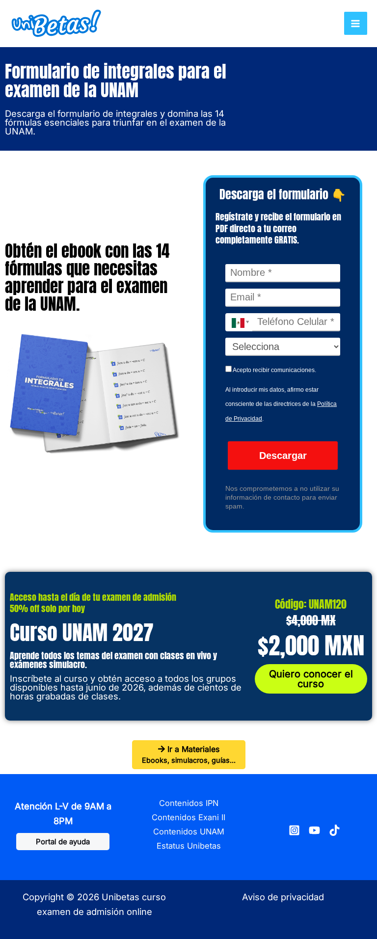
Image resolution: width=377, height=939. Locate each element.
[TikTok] (334, 830)
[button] (62, 841)
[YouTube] (314, 830)
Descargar (283, 455)
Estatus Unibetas (189, 846)
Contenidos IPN (188, 803)
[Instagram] (294, 830)
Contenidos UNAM (188, 831)
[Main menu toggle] (355, 23)
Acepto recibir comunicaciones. (274, 370)
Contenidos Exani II (188, 817)
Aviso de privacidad (283, 896)
